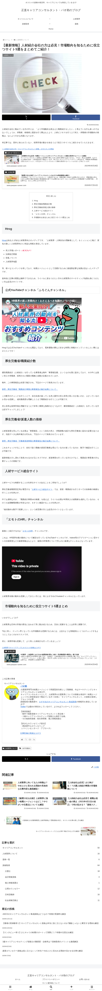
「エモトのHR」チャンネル (45, 214)
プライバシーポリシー (51, 979)
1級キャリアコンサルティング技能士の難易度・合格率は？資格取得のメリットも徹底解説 (40, 942)
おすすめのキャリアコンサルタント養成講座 (57, 702)
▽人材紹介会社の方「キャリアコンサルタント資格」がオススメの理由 (28, 149)
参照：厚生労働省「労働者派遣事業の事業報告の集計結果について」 (31, 441)
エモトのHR (28, 531)
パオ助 (24, 686)
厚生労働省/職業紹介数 (43, 204)
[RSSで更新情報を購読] (34, 739)
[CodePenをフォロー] (30, 739)
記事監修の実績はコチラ (30, 733)
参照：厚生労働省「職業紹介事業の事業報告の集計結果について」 (30, 389)
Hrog (36, 201)
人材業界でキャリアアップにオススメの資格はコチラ (21, 648)
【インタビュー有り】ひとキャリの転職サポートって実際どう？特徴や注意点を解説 (37, 932)
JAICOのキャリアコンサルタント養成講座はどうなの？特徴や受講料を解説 (34, 914)
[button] (94, 563)
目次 (48, 196)
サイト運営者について (51, 983)
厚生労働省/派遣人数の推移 (44, 207)
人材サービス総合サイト (43, 211)
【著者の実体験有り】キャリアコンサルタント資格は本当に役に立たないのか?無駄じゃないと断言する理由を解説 (50, 923)
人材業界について (11, 748)
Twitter (23, 706)
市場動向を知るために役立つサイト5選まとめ (52, 217)
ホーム (17, 979)
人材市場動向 (26, 748)
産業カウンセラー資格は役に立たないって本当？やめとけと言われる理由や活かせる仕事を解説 (42, 951)
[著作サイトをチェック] (22, 739)
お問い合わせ (84, 979)
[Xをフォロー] (26, 739)
